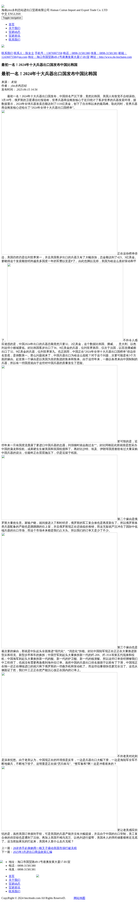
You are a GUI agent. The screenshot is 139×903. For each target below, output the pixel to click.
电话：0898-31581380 (76, 53)
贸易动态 (14, 31)
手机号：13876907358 (48, 53)
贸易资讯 (14, 35)
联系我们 (14, 39)
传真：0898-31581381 (104, 53)
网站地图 (79, 898)
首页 (11, 24)
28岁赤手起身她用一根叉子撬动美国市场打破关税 (45, 848)
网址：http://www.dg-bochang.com (111, 56)
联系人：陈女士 (24, 53)
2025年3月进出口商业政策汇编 (32, 851)
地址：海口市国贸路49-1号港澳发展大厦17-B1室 (59, 56)
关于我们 (14, 28)
